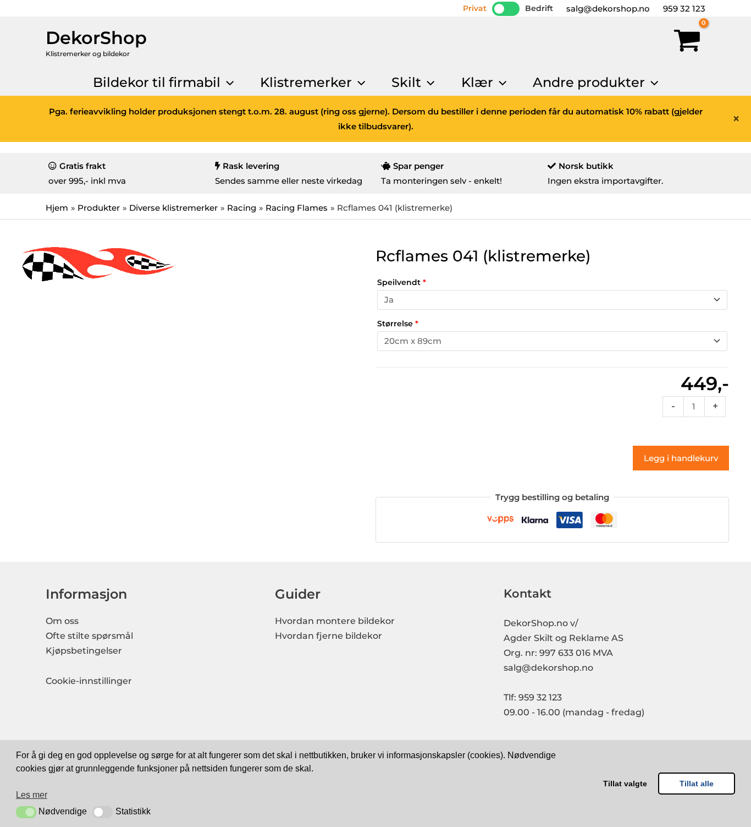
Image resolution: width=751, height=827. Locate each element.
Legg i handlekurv (681, 458)
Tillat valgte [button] (625, 783)
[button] (26, 812)
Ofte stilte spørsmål (89, 636)
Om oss (62, 621)
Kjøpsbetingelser (84, 650)
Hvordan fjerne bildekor (328, 636)
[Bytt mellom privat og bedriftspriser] (506, 9)
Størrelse (397, 323)
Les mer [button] (31, 794)
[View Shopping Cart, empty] (687, 43)
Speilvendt (401, 282)
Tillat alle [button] (697, 783)
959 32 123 (683, 8)
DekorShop (96, 37)
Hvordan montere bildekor (335, 621)
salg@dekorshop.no (607, 8)
